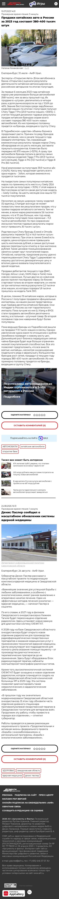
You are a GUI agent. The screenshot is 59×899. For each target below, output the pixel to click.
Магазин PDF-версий (14, 799)
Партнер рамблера (25, 885)
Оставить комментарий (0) (30, 425)
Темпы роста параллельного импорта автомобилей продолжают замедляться (30, 491)
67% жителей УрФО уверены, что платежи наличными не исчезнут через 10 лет (31, 465)
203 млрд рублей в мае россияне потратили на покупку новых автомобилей (33, 473)
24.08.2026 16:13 (8, 506)
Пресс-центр (46, 795)
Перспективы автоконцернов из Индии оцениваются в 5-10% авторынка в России (28, 387)
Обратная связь (11, 806)
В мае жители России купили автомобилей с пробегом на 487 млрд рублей (32, 482)
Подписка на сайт (26, 795)
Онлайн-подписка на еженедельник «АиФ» (28, 803)
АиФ (27, 68)
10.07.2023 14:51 (8, 11)
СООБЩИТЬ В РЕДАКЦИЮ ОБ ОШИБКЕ (22, 810)
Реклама (7, 795)
